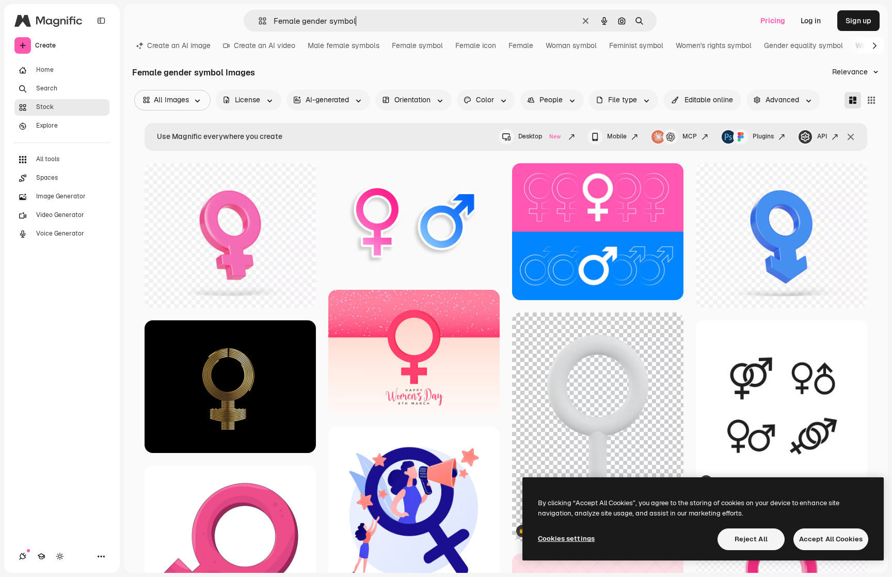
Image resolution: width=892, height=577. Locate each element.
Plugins (763, 136)
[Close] (851, 137)
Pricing (772, 20)
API (822, 136)
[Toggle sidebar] (101, 20)
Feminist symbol (636, 45)
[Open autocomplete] (258, 21)
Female (520, 45)
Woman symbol (571, 45)
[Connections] (22, 556)
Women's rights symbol (714, 45)
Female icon (475, 45)
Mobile (617, 136)
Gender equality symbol (803, 45)
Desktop (539, 136)
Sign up (858, 20)
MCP (689, 136)
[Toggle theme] (60, 556)
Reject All (751, 539)
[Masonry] (853, 100)
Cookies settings (566, 538)
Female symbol (417, 45)
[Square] (871, 100)
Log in (811, 20)
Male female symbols (343, 45)
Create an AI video (264, 45)
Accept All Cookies (831, 539)
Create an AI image (179, 45)
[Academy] (41, 556)
